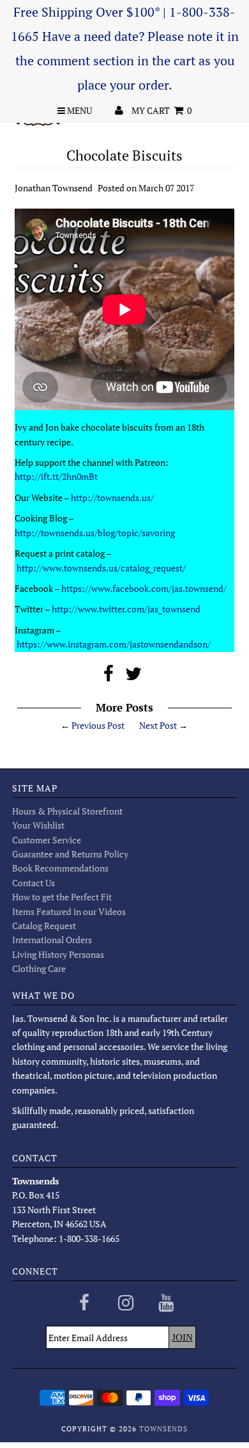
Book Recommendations (60, 868)
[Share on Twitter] (133, 677)
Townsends (163, 1428)
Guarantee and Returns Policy (70, 854)
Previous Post (98, 725)
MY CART (162, 110)
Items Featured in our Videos (69, 911)
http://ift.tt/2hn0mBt (56, 476)
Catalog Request (44, 925)
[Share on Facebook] (108, 677)
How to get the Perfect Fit (62, 897)
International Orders (52, 940)
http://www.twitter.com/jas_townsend (126, 609)
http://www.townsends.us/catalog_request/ (101, 568)
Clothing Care (39, 968)
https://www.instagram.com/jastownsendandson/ (114, 644)
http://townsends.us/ (112, 497)
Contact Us (33, 883)
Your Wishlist (38, 825)
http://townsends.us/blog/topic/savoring (95, 533)
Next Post (158, 725)
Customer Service (46, 840)
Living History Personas (58, 954)
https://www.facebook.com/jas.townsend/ (144, 588)
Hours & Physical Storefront (67, 811)
